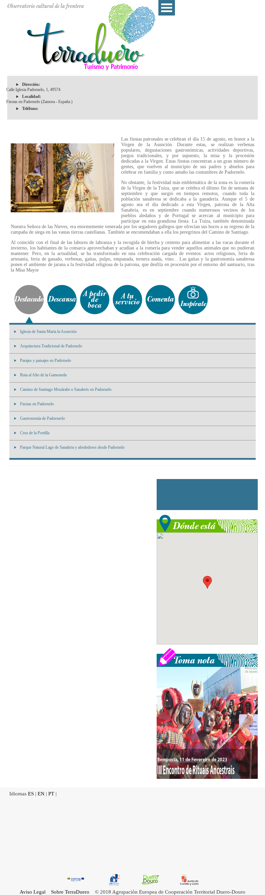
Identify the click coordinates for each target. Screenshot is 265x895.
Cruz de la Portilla (34, 432)
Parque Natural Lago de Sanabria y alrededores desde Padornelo (72, 447)
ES (31, 793)
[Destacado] (29, 299)
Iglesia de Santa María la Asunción (48, 331)
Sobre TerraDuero (70, 892)
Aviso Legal (33, 892)
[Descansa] (62, 299)
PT (51, 793)
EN (41, 793)
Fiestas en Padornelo (37, 403)
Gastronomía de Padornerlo (42, 418)
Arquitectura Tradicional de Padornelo (51, 346)
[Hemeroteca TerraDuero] (207, 656)
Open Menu (166, 8)
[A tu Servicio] (127, 299)
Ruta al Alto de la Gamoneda (43, 375)
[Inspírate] (193, 299)
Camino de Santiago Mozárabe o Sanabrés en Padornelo (65, 389)
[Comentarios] (160, 299)
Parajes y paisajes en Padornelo (45, 360)
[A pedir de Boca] (94, 299)
